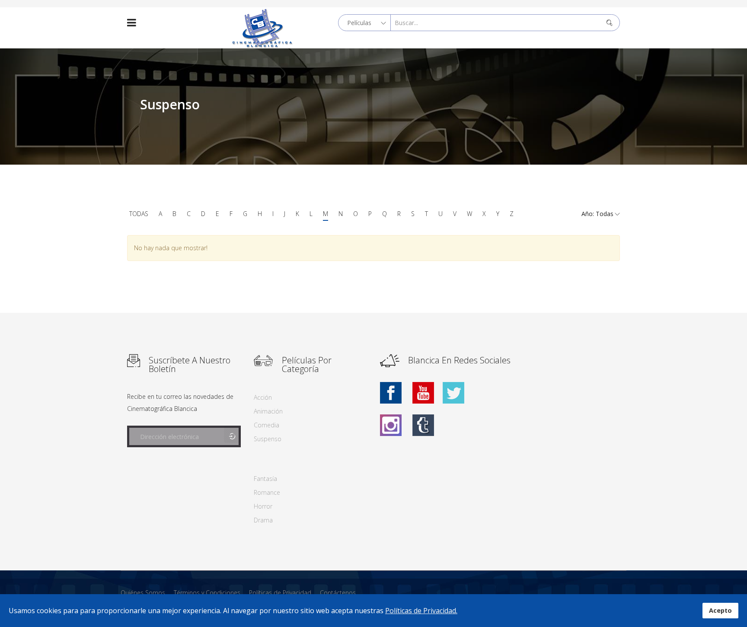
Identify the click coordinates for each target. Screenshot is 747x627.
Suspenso (267, 439)
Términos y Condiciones (207, 593)
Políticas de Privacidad (280, 593)
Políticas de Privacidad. (421, 610)
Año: (588, 214)
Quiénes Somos (143, 593)
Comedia (266, 425)
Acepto (720, 610)
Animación (268, 411)
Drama (263, 520)
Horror (263, 506)
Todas (138, 214)
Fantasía (265, 478)
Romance (267, 492)
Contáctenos (338, 593)
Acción (263, 397)
